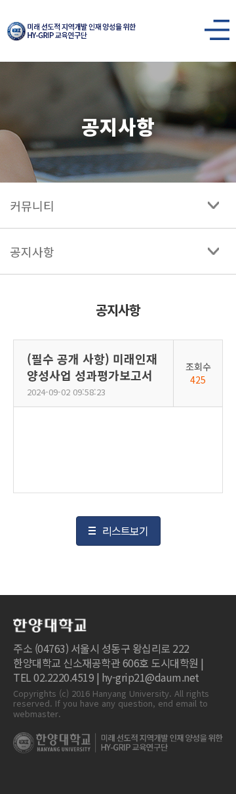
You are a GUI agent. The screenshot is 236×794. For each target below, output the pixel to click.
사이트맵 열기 (211, 26)
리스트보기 (125, 531)
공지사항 (32, 251)
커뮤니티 (32, 205)
